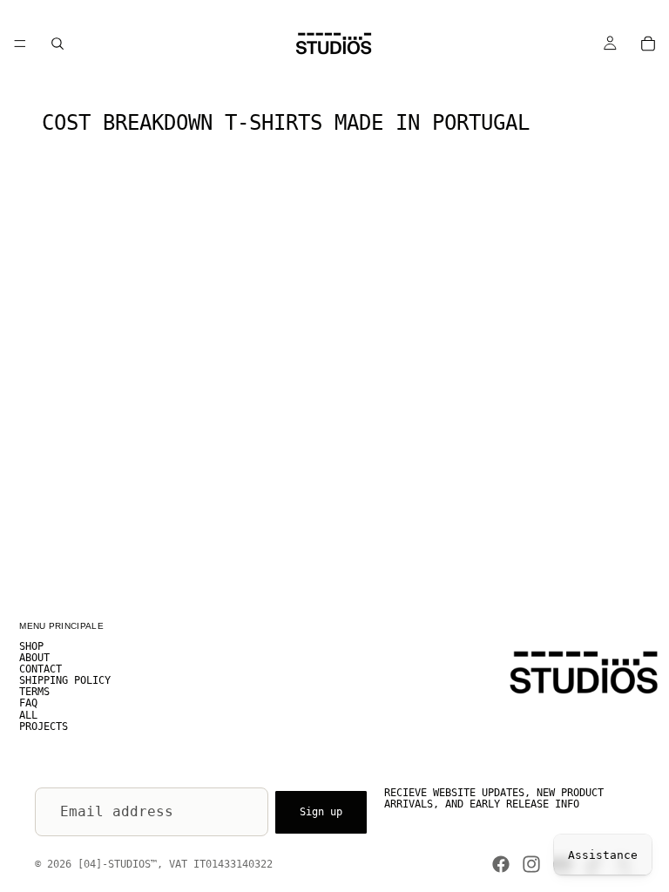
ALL (28, 715)
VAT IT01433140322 (221, 864)
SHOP (31, 646)
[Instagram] (531, 864)
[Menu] (20, 44)
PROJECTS (43, 726)
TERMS (34, 692)
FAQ (28, 704)
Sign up (321, 811)
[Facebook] (500, 864)
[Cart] (648, 43)
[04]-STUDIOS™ (117, 864)
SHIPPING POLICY (65, 681)
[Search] (57, 43)
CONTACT (40, 669)
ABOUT (34, 658)
